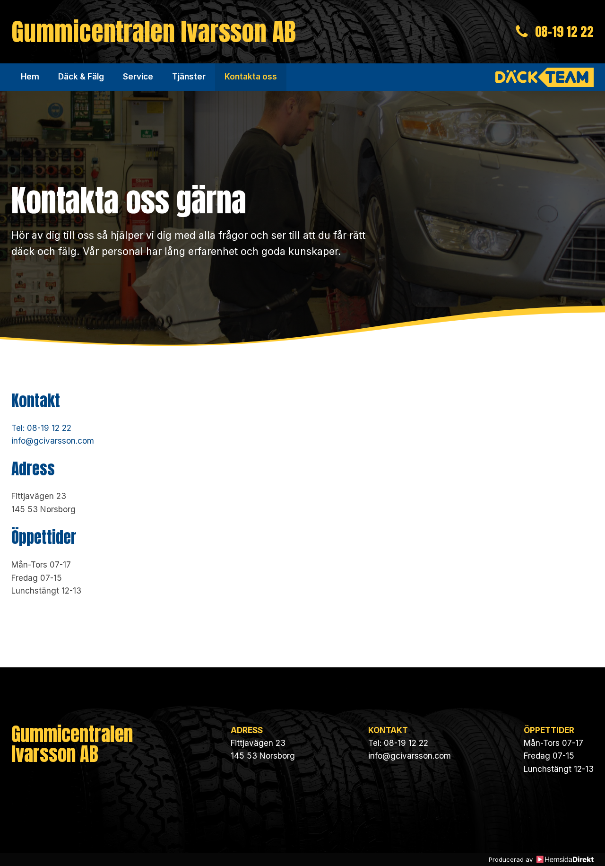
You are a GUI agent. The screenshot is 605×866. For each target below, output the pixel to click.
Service (138, 76)
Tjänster (189, 76)
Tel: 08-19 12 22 (41, 428)
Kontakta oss (251, 76)
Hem (30, 76)
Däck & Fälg (81, 76)
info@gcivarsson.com (52, 441)
